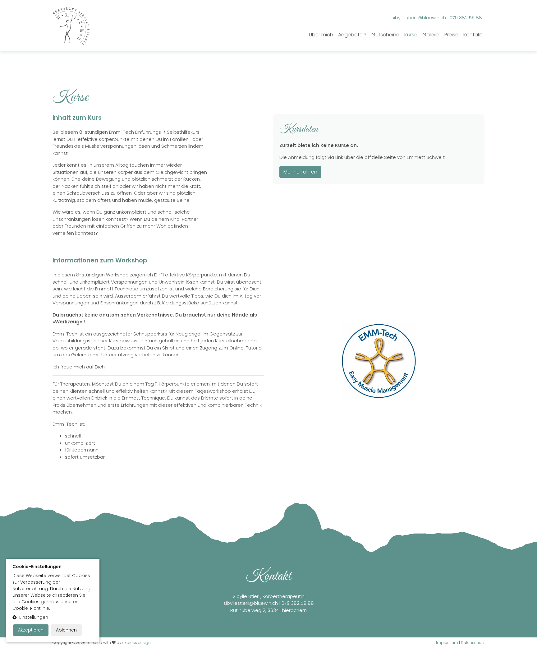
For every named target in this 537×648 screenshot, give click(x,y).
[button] (52, 617)
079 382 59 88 (298, 603)
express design (136, 642)
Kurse (410, 34)
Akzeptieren (31, 630)
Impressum (447, 642)
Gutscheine (385, 34)
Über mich (321, 34)
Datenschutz (472, 642)
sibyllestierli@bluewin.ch (250, 603)
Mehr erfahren (300, 171)
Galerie (430, 34)
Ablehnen (66, 630)
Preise (451, 34)
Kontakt (472, 34)
